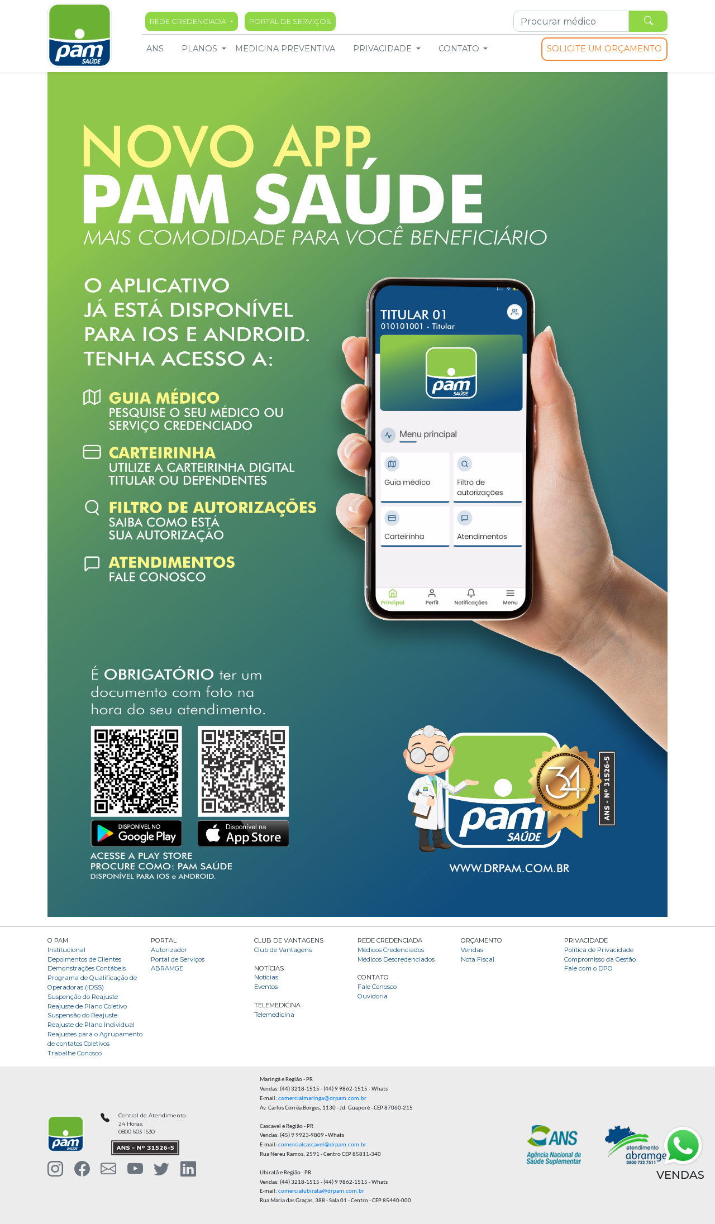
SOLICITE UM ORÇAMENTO (604, 49)
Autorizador (169, 950)
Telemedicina (274, 1015)
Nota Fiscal (477, 959)
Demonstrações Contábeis (86, 968)
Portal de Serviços (177, 959)
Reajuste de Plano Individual (91, 1025)
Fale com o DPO (588, 968)
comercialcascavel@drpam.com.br (322, 1145)
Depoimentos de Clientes (84, 959)
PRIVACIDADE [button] (383, 49)
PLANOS (199, 49)
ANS (155, 49)
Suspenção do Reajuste (82, 997)
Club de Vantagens (283, 950)
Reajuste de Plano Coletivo (87, 1006)
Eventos (266, 987)
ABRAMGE (167, 968)
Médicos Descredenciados (396, 959)
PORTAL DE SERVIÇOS (290, 21)
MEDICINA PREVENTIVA (285, 49)
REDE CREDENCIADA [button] (189, 21)
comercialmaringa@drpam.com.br (322, 1099)
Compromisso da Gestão (600, 959)
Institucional (66, 950)
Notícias (266, 977)
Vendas (472, 950)
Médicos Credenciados (391, 950)
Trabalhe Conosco (74, 1053)
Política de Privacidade (598, 950)
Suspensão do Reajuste (82, 1015)
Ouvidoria (373, 996)
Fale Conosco (377, 987)
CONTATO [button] (460, 49)
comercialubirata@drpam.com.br (321, 1191)
